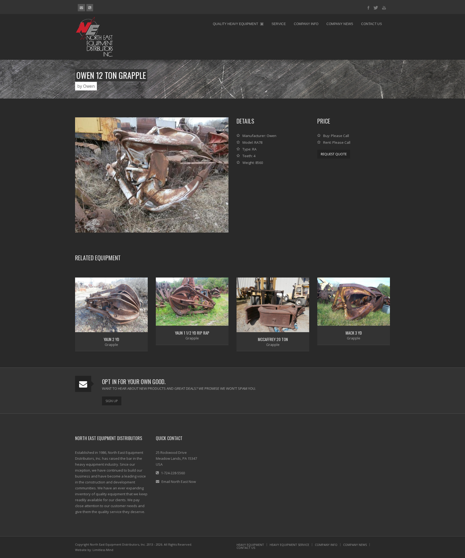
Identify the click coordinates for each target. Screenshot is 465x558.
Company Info (306, 24)
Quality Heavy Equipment (238, 24)
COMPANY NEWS (355, 545)
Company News (339, 24)
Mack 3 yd (354, 333)
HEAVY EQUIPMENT (250, 545)
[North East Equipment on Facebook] (368, 7)
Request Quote (334, 154)
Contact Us (371, 24)
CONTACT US (246, 548)
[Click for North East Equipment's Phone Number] (89, 7)
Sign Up (111, 401)
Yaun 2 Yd (111, 339)
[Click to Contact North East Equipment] (81, 7)
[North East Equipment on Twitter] (376, 7)
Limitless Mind (103, 550)
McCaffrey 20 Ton (273, 339)
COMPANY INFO (326, 545)
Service (279, 24)
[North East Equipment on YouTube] (384, 7)
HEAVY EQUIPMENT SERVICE (289, 545)
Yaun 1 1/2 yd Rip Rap (192, 333)
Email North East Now (178, 481)
